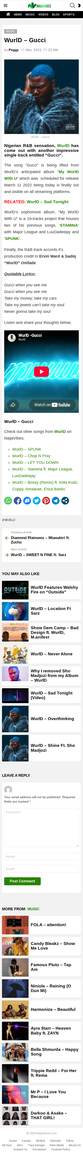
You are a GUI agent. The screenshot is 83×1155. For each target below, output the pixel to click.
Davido (26, 1140)
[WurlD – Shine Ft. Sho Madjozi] (15, 748)
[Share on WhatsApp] (8, 501)
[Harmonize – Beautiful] (15, 1009)
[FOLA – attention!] (15, 925)
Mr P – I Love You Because (48, 1094)
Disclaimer (39, 1149)
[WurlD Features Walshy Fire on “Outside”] (15, 590)
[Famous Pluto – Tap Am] (15, 967)
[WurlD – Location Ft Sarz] (15, 611)
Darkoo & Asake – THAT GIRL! (49, 1115)
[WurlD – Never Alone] (15, 654)
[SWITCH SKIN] (79, 5)
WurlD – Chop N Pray (31, 456)
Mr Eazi (7, 1145)
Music (33, 909)
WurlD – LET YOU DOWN (35, 462)
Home (13, 1140)
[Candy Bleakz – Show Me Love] (15, 946)
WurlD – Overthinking (52, 718)
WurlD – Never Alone (52, 654)
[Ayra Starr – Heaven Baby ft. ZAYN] (15, 1031)
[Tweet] (37, 501)
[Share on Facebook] (17, 501)
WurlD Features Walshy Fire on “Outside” (54, 589)
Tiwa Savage (36, 1145)
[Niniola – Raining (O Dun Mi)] (15, 988)
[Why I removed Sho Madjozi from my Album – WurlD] (15, 673)
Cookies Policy (60, 1149)
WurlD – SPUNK (26, 449)
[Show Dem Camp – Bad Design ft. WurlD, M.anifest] (15, 632)
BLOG (55, 14)
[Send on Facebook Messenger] (27, 501)
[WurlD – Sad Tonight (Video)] (15, 695)
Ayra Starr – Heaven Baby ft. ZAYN (51, 1030)
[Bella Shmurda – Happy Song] (15, 1052)
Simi (20, 1145)
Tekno (70, 1140)
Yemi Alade (57, 1145)
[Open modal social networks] (65, 501)
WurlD (63, 145)
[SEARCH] (72, 5)
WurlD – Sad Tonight (47, 201)
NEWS (18, 14)
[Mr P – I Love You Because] (15, 1094)
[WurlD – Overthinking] (15, 719)
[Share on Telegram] (56, 501)
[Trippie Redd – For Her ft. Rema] (15, 1073)
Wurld (9, 520)
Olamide (55, 1140)
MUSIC (30, 14)
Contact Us (20, 1149)
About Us (75, 1145)
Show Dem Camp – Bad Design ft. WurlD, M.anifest (55, 632)
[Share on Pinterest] (46, 501)
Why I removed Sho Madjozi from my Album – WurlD (54, 676)
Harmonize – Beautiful (53, 1009)
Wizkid (40, 1140)
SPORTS (69, 14)
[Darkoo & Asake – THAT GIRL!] (15, 1116)
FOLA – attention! (48, 924)
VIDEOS (43, 14)
